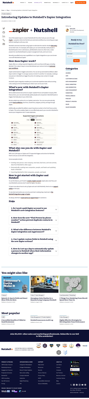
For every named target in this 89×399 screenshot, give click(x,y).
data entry (54, 45)
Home (2, 10)
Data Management (71, 81)
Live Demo (59, 364)
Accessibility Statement (44, 381)
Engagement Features (7, 370)
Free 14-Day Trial (80, 2)
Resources (40, 367)
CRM (67, 76)
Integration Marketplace (26, 364)
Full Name (69, 48)
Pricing (3, 383)
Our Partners (59, 372)
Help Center (41, 364)
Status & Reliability (43, 383)
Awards (68, 73)
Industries (22, 378)
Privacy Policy (41, 375)
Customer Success (71, 78)
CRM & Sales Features (7, 364)
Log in (71, 2)
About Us (59, 362)
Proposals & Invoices (6, 372)
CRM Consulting (5, 378)
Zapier (11, 40)
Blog (8, 10)
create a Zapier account (34, 181)
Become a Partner (60, 375)
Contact (58, 367)
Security (40, 370)
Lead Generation (71, 87)
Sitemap (81, 392)
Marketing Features (6, 367)
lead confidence (17, 102)
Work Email (69, 53)
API (21, 383)
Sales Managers (71, 107)
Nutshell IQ (4, 375)
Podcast (68, 98)
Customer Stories (60, 378)
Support (40, 362)
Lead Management (71, 90)
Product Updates (6, 13)
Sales (67, 104)
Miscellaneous (70, 96)
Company (58, 370)
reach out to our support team (29, 198)
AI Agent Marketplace (25, 367)
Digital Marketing (24, 381)
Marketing (69, 93)
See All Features (5, 381)
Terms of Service (42, 372)
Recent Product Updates (26, 370)
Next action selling (24, 372)
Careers (58, 383)
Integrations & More (26, 362)
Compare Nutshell (24, 375)
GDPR (39, 378)
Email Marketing (71, 84)
